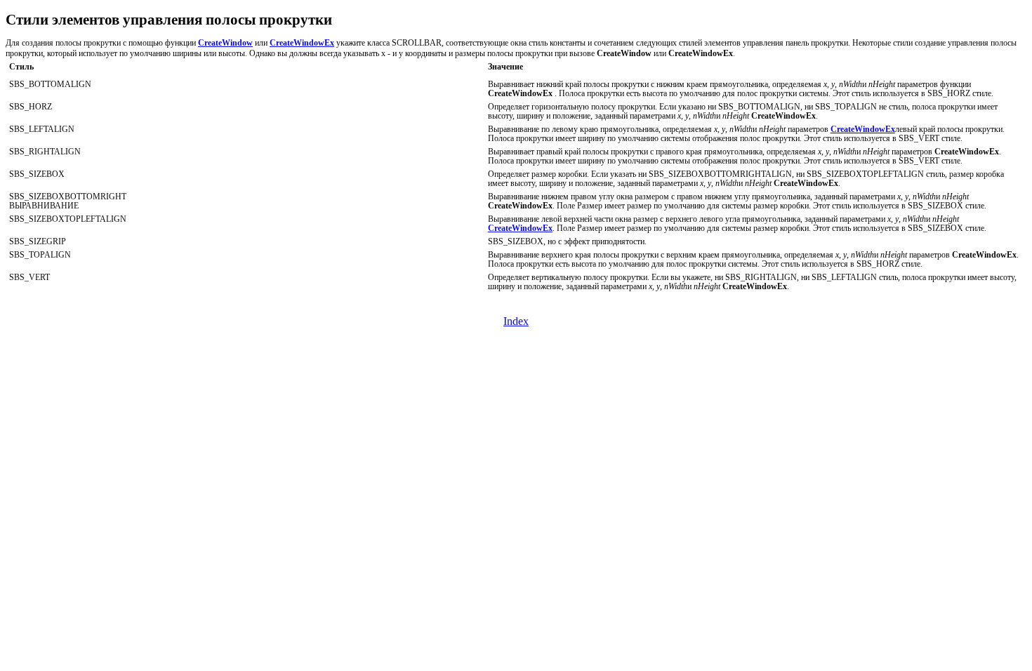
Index (516, 321)
